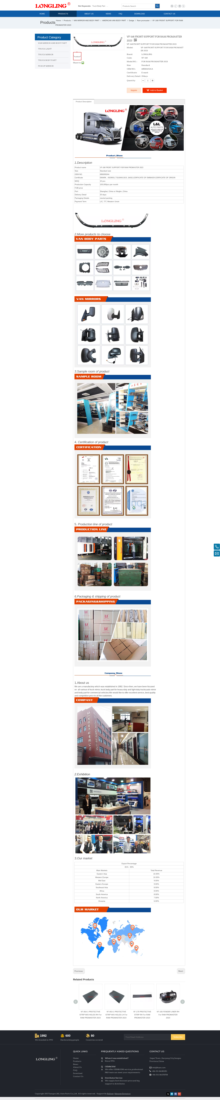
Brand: (130, 54)
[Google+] (175, 6)
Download (77, 1073)
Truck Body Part (98, 6)
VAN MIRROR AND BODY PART (52, 43)
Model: (130, 48)
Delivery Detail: (134, 76)
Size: (129, 65)
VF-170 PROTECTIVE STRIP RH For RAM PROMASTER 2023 (142, 1015)
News (75, 1064)
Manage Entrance (122, 1094)
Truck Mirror (111, 6)
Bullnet (110, 1094)
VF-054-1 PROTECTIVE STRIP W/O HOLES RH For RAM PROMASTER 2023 (90, 1015)
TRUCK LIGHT (45, 49)
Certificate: (132, 73)
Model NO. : (132, 62)
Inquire (134, 90)
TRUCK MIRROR (45, 55)
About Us (77, 1067)
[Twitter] (183, 6)
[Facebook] (172, 6)
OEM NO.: (131, 69)
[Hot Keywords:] (157, 6)
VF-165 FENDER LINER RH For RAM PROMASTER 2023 (168, 1015)
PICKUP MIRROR (46, 66)
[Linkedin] (179, 6)
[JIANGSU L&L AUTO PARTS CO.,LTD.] (46, 1058)
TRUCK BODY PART (47, 60)
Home (76, 1058)
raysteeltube (154, 1093)
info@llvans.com (159, 1068)
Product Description (84, 102)
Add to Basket (156, 90)
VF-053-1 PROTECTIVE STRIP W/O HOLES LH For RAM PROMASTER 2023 (116, 1015)
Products (77, 1061)
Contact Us (78, 1076)
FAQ (75, 1070)
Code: (129, 58)
